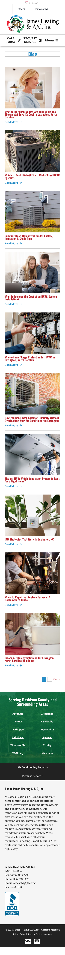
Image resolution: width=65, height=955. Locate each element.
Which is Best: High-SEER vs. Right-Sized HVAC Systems (32, 176)
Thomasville (17, 745)
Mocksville (47, 729)
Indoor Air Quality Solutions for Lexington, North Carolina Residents (29, 659)
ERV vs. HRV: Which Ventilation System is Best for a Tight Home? (32, 479)
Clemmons (47, 713)
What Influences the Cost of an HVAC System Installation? (31, 297)
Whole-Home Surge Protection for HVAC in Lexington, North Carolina (30, 358)
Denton (18, 721)
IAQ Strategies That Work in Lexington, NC (29, 539)
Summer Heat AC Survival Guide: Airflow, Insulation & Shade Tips (29, 237)
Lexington (18, 729)
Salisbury (18, 737)
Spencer (47, 737)
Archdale (17, 713)
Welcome (47, 753)
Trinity (47, 745)
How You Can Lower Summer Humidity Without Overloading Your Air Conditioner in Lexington (32, 419)
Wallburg (18, 753)
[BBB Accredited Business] (12, 893)
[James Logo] (32, 16)
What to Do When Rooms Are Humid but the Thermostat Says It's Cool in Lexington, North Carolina (31, 114)
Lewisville (47, 721)
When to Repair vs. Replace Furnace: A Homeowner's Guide (27, 598)
